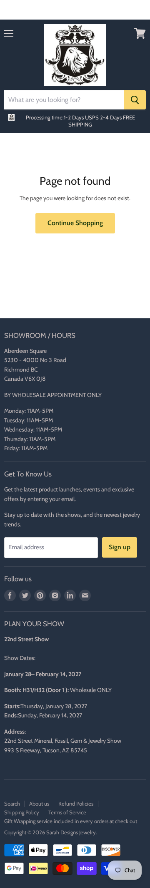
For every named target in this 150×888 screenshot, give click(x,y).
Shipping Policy (21, 812)
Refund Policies (75, 803)
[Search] (135, 99)
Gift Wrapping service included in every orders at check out (70, 821)
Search (12, 803)
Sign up (119, 547)
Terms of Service (67, 812)
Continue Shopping (75, 223)
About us (39, 803)
